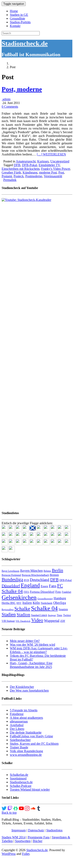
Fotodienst (16, 714)
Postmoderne (33, 176)
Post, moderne (22, 89)
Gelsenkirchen (19, 597)
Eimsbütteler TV (49, 165)
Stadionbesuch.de (21, 782)
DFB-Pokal (29, 165)
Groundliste (17, 18)
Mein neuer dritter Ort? (25, 641)
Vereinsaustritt (53, 176)
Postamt (7, 176)
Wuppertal (51, 621)
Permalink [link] (9, 180)
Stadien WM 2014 (13, 837)
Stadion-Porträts (20, 22)
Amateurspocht (26, 161)
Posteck (19, 176)
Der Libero (17, 729)
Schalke (22, 608)
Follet (25, 853)
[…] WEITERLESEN (51, 154)
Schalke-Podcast (20, 786)
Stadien (9, 614)
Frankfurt (66, 592)
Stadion (23, 614)
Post (61, 172)
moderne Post (48, 172)
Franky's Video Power (55, 168)
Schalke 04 (44, 608)
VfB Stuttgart (8, 621)
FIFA (26, 592)
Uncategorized (59, 161)
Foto (58, 591)
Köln (36, 603)
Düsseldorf (11, 586)
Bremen (54, 575)
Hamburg (60, 598)
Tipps (59, 615)
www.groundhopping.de (26, 754)
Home (14, 11)
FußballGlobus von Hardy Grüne (31, 736)
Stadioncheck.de (25, 43)
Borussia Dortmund (11, 575)
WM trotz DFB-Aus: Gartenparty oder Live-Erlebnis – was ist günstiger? (39, 650)
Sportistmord (18, 778)
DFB (17, 165)
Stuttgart (52, 615)
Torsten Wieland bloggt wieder (30, 789)
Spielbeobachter (20, 740)
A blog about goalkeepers (26, 717)
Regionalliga (8, 609)
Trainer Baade (19, 747)
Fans (52, 586)
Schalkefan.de (19, 774)
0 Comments (10, 106)
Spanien (63, 609)
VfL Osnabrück (23, 621)
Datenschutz (36, 830)
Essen (44, 586)
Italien (27, 603)
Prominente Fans (39, 837)
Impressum (19, 830)
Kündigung (30, 172)
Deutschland (39, 580)
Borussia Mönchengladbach (35, 575)
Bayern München (31, 570)
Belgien (47, 571)
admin (6, 99)
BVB (26, 580)
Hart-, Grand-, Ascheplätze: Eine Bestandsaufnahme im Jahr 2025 (31, 665)
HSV (19, 603)
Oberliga (59, 603)
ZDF (62, 620)
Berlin (57, 570)
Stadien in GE (19, 14)
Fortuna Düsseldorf (42, 591)
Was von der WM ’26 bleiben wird (32, 644)
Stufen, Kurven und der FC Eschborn (34, 743)
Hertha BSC (9, 603)
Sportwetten (23, 841)
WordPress (9, 853)
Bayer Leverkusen (10, 571)
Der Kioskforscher (22, 687)
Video (37, 620)
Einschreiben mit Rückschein (20, 168)
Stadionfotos (54, 830)
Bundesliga (12, 579)
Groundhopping (45, 599)
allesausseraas (19, 721)
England (30, 585)
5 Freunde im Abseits (23, 710)
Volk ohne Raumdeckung (26, 751)
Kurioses (43, 161)
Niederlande (46, 603)
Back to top (9, 812)
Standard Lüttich (39, 615)
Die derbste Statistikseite (26, 732)
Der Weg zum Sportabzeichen (29, 690)
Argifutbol (16, 725)
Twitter (67, 615)
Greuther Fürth (11, 172)
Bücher (37, 841)
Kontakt (15, 26)
